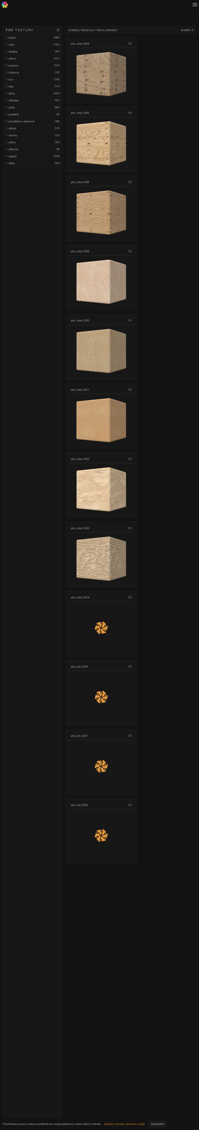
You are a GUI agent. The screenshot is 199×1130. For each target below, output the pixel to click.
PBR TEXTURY (20, 30)
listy (34, 86)
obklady (34, 100)
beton (34, 37)
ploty (34, 107)
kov (34, 79)
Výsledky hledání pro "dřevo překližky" (93, 30)
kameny (34, 65)
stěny (34, 142)
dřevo (34, 58)
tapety (34, 156)
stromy (34, 135)
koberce (34, 72)
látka (34, 93)
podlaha (34, 114)
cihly (34, 44)
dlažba (34, 51)
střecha (34, 149)
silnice (34, 128)
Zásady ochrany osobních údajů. (125, 1124)
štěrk (34, 163)
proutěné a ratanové (34, 121)
